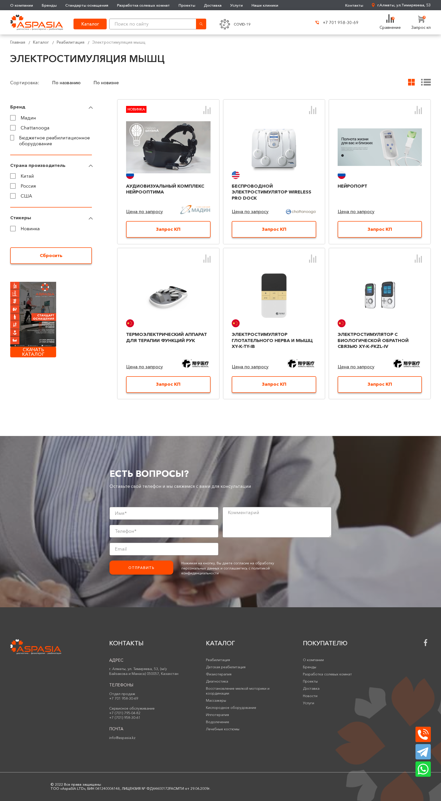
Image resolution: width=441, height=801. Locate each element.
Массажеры (216, 700)
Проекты (186, 5)
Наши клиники (264, 5)
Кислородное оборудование (231, 707)
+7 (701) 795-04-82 (124, 713)
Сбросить (51, 255)
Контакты (354, 5)
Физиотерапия (218, 674)
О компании (21, 5)
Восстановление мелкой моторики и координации (238, 690)
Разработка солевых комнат (143, 5)
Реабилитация (70, 42)
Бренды (49, 5)
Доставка (213, 5)
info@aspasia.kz (122, 737)
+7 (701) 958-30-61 (124, 717)
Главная (17, 42)
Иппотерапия (217, 714)
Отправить (141, 567)
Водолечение (217, 722)
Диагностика (217, 681)
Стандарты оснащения (86, 5)
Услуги (236, 5)
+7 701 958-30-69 (341, 22)
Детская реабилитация (226, 667)
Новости (310, 696)
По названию (66, 83)
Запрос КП (168, 229)
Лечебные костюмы (222, 729)
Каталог (41, 42)
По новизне (106, 83)
